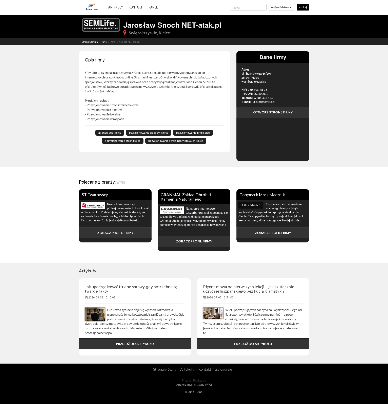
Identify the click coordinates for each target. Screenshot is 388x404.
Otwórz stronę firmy (273, 112)
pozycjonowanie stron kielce (122, 140)
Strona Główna (90, 41)
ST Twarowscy (95, 194)
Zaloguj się (223, 369)
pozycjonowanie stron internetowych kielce (175, 140)
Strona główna (164, 369)
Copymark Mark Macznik (262, 194)
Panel (153, 7)
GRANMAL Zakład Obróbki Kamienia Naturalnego (186, 196)
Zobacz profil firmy (115, 233)
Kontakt (135, 7)
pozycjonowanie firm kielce (193, 132)
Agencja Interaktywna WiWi (194, 384)
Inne (104, 41)
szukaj (303, 7)
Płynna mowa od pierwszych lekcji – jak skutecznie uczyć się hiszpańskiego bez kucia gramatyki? (248, 288)
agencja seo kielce (109, 132)
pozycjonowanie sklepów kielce (148, 132)
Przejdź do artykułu (135, 344)
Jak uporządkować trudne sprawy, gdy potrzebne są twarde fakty (131, 288)
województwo (280, 7)
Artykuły (115, 7)
